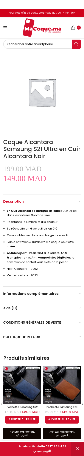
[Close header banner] (78, 4)
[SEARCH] (76, 44)
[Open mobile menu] (5, 27)
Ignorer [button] (77, 449)
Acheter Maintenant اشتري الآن (22, 433)
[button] (22, 420)
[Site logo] (42, 27)
